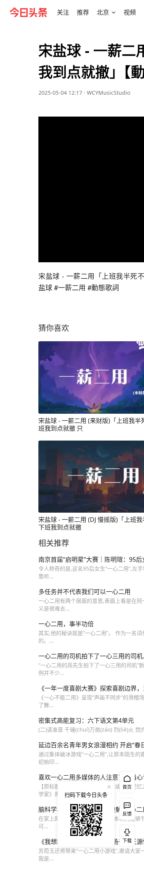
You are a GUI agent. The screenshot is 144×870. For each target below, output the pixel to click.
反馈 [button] (127, 814)
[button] (63, 12)
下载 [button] (125, 834)
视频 (130, 12)
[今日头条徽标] (28, 12)
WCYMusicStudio (108, 92)
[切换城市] (113, 12)
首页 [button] (127, 787)
